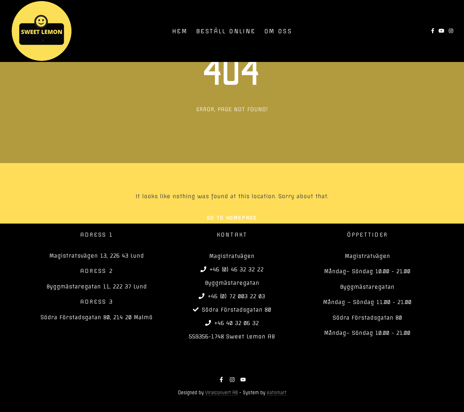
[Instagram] (232, 379)
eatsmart (276, 392)
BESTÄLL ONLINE (226, 31)
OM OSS (278, 31)
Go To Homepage (232, 218)
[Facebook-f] (221, 379)
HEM (179, 31)
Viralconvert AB (221, 392)
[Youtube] (243, 379)
